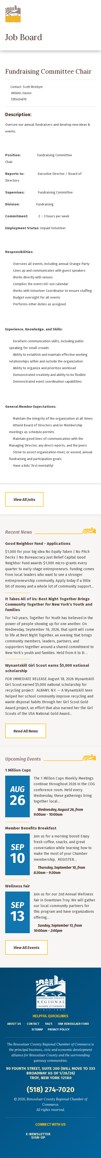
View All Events (26, 947)
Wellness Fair (17, 886)
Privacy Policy (58, 1029)
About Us (14, 1024)
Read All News (25, 731)
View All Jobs (24, 499)
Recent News (18, 532)
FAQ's (48, 1024)
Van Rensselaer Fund (73, 1024)
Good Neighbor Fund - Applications (37, 543)
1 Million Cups (18, 770)
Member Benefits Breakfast (30, 828)
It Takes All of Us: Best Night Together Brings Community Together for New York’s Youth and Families (48, 604)
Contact (33, 1024)
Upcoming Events (23, 759)
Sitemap (37, 1029)
